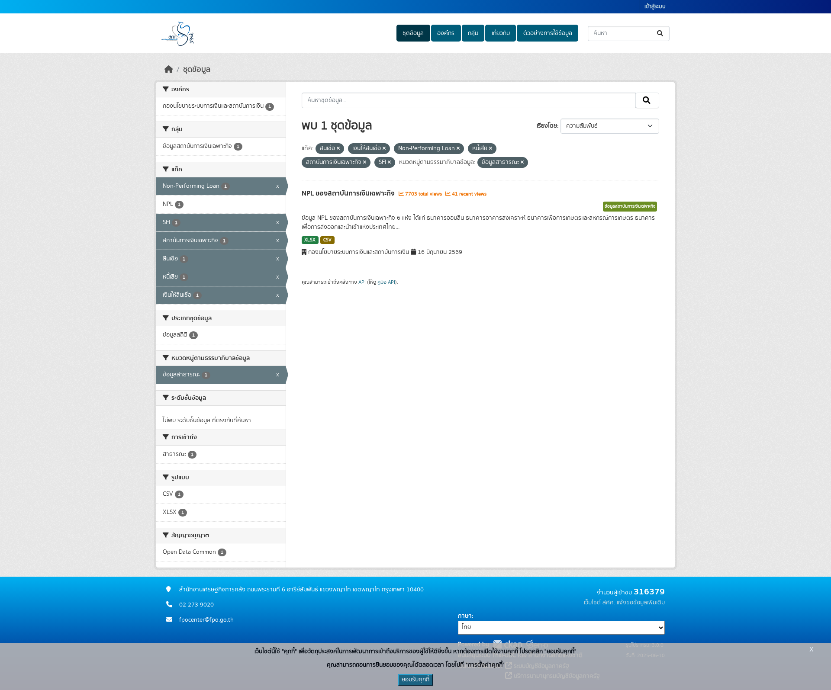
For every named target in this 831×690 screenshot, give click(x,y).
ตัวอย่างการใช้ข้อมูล (547, 33)
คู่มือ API (386, 282)
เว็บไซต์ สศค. (599, 602)
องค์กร (445, 33)
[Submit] (660, 33)
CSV (327, 240)
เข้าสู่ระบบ (655, 7)
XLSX (310, 240)
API (362, 282)
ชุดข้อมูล (413, 33)
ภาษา (465, 616)
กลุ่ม (473, 33)
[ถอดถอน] (338, 148)
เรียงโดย (547, 126)
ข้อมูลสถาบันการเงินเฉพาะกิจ (630, 206)
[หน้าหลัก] (168, 69)
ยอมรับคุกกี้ (415, 679)
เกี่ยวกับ (501, 33)
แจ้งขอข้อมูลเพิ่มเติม (641, 602)
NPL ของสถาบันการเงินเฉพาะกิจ (349, 193)
